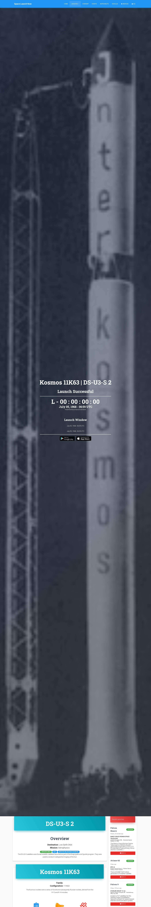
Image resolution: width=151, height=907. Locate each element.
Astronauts (104, 4)
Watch (123, 853)
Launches (74, 4)
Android (125, 4)
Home (66, 4)
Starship (85, 4)
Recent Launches (118, 819)
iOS (134, 4)
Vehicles (115, 4)
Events (94, 4)
